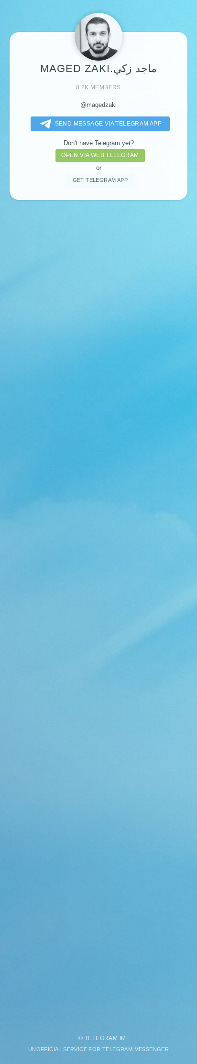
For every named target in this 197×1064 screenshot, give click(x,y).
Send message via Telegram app (108, 123)
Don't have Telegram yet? (99, 143)
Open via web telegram (100, 155)
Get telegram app (100, 180)
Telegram (101, 1038)
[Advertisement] (98, 612)
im (123, 1038)
